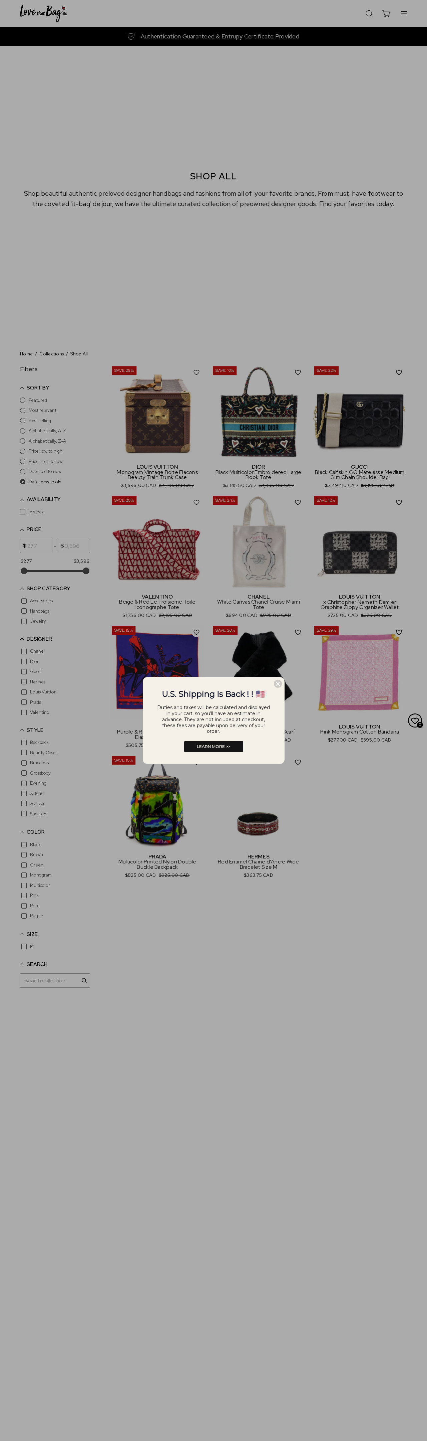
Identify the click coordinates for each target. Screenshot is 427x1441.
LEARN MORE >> (214, 746)
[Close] (278, 684)
